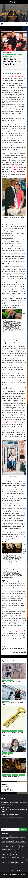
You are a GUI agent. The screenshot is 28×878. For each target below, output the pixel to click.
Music (8, 854)
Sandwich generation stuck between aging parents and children (14, 810)
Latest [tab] (8, 661)
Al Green (18, 631)
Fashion (19, 844)
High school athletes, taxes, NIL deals (10, 814)
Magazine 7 (20, 874)
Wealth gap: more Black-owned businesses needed (13, 817)
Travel (7, 862)
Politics (13, 857)
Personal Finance (5, 857)
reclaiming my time (14, 81)
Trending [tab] (13, 661)
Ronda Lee (7, 66)
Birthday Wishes (6, 754)
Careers (9, 774)
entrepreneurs (17, 415)
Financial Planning (6, 846)
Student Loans (22, 859)
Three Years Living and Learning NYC (11, 776)
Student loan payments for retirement (10, 820)
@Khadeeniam (19, 165)
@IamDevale (12, 165)
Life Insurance (11, 851)
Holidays (22, 846)
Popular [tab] (4, 661)
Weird (22, 862)
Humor (20, 849)
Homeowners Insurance (7, 849)
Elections (4, 844)
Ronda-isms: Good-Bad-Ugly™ (14, 12)
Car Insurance (5, 838)
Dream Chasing (5, 701)
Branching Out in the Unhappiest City (11, 681)
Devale (3, 609)
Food (13, 846)
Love (10, 54)
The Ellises (15, 167)
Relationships (18, 54)
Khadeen (10, 609)
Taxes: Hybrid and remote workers (9, 823)
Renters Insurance (14, 859)
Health (17, 846)
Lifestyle (5, 54)
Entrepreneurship (12, 844)
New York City (10, 680)
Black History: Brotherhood (19, 652)
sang (3, 623)
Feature (24, 844)
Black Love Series (17, 169)
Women (5, 56)
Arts (3, 836)
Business (4, 774)
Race (13, 54)
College (17, 838)
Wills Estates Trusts (6, 865)
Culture (22, 838)
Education (17, 841)
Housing (15, 849)
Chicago (4, 680)
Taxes (3, 862)
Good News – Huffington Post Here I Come (12, 702)
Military (3, 854)
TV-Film (17, 862)
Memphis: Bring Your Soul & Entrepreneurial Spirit (13, 648)
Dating (3, 841)
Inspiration (5, 753)
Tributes (12, 862)
